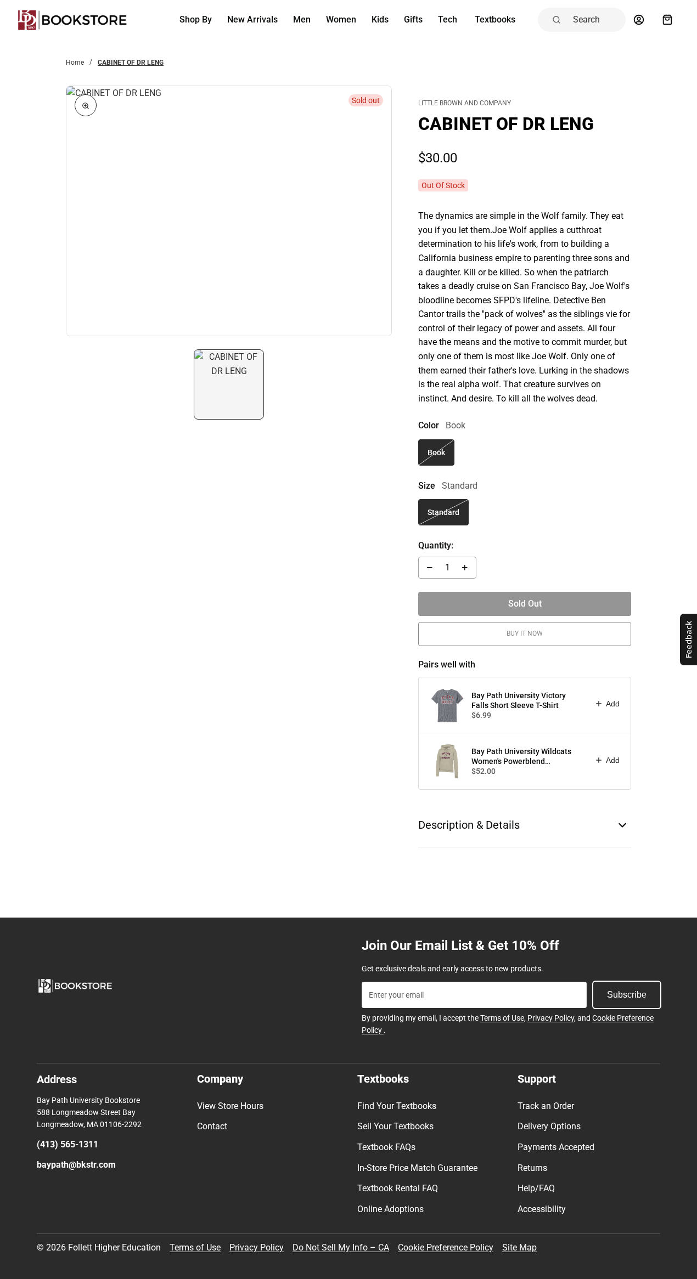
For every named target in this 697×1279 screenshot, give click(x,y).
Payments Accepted (556, 1147)
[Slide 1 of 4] (229, 384)
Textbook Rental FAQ (397, 1188)
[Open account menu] (639, 20)
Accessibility (542, 1209)
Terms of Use (502, 1018)
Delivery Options (549, 1126)
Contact (212, 1126)
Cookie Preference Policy (445, 1247)
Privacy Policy (550, 1018)
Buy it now (525, 633)
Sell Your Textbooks (395, 1126)
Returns (532, 1168)
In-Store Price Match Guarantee (417, 1168)
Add (613, 703)
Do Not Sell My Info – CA (341, 1247)
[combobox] (596, 19)
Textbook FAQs (386, 1147)
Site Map (519, 1247)
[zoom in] (86, 105)
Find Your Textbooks (396, 1106)
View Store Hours (230, 1106)
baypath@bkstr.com (76, 1164)
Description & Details (469, 824)
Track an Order (546, 1106)
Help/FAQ (536, 1188)
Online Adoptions (390, 1209)
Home (75, 62)
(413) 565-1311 (67, 1144)
